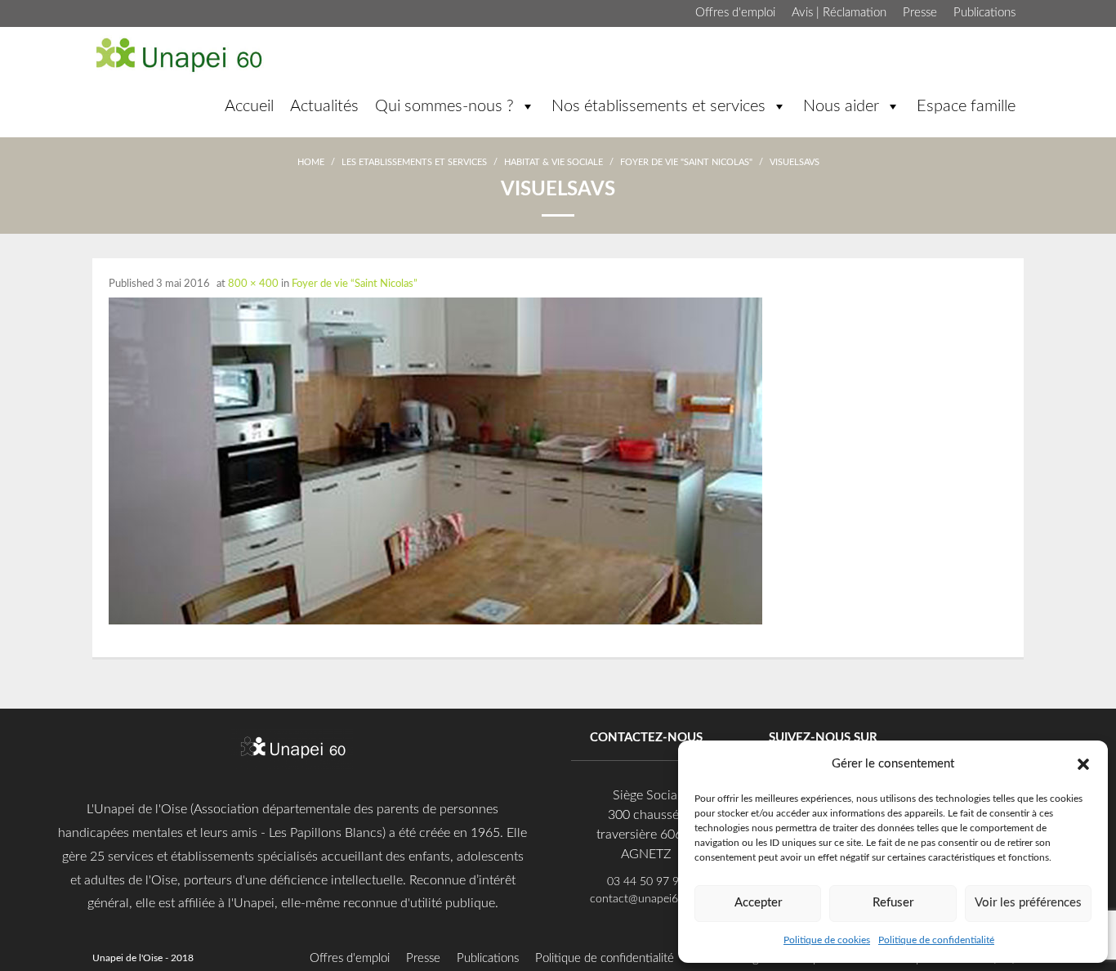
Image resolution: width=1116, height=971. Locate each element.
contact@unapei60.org (646, 899)
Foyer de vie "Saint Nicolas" (686, 162)
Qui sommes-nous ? (444, 106)
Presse (920, 13)
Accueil (249, 106)
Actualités (324, 106)
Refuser (893, 903)
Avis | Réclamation (839, 13)
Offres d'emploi (735, 13)
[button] (1083, 763)
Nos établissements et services (658, 106)
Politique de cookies (826, 940)
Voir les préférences (1028, 903)
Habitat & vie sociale (553, 162)
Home (310, 162)
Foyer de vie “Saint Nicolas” (354, 284)
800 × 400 (253, 284)
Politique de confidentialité (936, 940)
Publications (984, 13)
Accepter (758, 903)
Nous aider (841, 106)
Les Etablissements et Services (414, 162)
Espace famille (966, 106)
